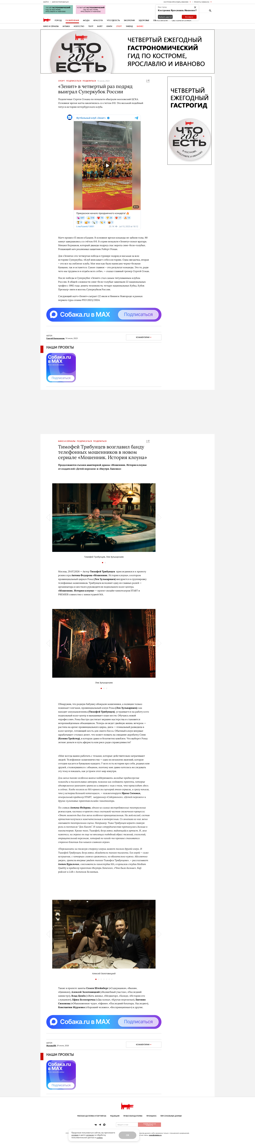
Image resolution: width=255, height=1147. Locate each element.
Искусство (79, 26)
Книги (109, 26)
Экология (129, 20)
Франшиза (151, 1116)
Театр (90, 26)
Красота (98, 20)
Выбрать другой (165, 17)
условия (75, 1135)
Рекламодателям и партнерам (91, 1116)
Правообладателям (132, 1116)
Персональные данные (171, 1116)
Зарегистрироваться (60, 2)
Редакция (114, 1116)
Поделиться (89, 81)
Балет (100, 26)
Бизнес (140, 26)
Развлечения (72, 20)
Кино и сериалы (51, 26)
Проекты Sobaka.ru (201, 2)
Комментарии (142, 337)
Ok (127, 1135)
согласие (90, 1135)
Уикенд (129, 26)
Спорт (119, 26)
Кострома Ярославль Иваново (176, 2)
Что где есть (113, 20)
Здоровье (144, 20)
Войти (46, 2)
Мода (86, 20)
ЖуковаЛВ (51, 1045)
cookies (100, 1137)
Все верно (189, 17)
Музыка (66, 26)
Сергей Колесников (55, 338)
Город (58, 20)
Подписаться (73, 81)
